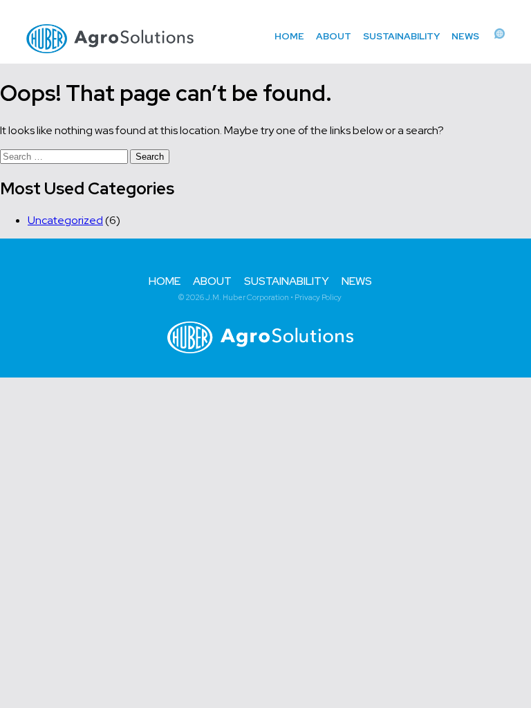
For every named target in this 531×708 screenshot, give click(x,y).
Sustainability (401, 36)
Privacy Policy (318, 297)
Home (289, 36)
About (333, 36)
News (465, 36)
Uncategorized (65, 220)
